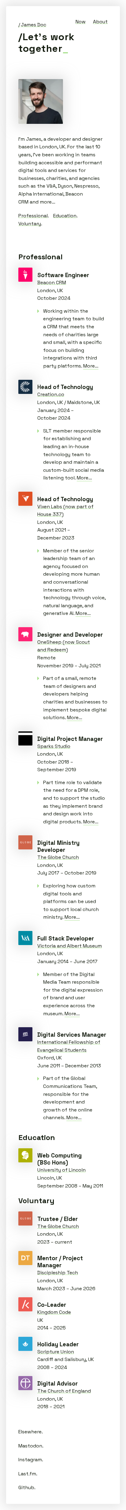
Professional (33, 215)
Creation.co (25, 387)
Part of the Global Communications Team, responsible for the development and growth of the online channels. (70, 1098)
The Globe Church (25, 842)
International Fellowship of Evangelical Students (25, 1034)
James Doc (33, 24)
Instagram (30, 1459)
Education (64, 215)
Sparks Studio (25, 738)
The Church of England (25, 1383)
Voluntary (29, 223)
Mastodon (30, 1446)
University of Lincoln (25, 1155)
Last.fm (27, 1473)
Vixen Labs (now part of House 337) (25, 499)
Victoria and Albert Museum (25, 938)
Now (81, 21)
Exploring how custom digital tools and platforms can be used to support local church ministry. (71, 901)
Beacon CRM (25, 275)
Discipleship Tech (25, 1258)
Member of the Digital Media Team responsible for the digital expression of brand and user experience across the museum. (73, 994)
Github (26, 1487)
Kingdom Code (25, 1304)
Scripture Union (25, 1344)
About (100, 21)
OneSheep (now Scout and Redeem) (25, 634)
